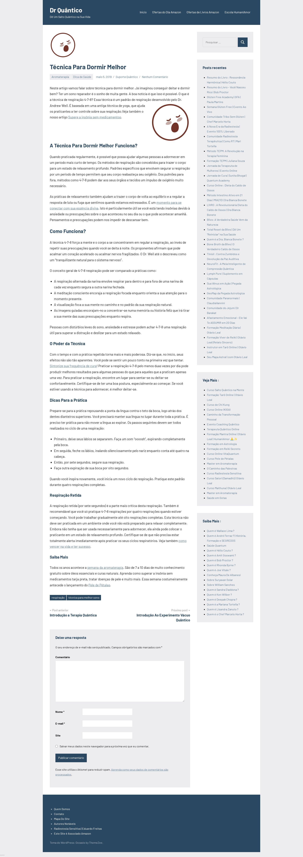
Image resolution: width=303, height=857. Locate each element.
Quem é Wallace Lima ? (220, 530)
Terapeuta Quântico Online (223, 429)
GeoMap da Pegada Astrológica (226, 293)
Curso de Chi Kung (218, 404)
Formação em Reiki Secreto (223, 448)
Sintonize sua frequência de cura (73, 366)
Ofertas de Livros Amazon (203, 12)
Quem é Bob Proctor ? (220, 560)
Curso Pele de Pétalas (220, 458)
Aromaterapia (60, 76)
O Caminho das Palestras (222, 468)
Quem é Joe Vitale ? (219, 570)
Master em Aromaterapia (222, 463)
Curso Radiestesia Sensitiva (224, 473)
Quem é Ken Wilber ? (219, 594)
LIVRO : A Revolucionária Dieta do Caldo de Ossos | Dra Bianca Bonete (227, 209)
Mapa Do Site (62, 818)
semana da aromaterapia (105, 567)
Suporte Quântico (127, 76)
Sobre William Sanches (221, 584)
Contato (59, 813)
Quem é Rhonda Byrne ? (221, 565)
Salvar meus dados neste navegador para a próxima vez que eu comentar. (104, 746)
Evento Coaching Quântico (223, 424)
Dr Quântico (66, 10)
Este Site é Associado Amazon (72, 833)
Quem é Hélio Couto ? (220, 550)
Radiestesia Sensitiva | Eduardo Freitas (78, 828)
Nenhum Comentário (155, 76)
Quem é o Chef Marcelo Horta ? (225, 614)
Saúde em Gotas (217, 497)
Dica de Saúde (82, 76)
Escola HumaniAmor (237, 12)
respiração (58, 597)
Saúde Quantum (216, 545)
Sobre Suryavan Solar (220, 579)
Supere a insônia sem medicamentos (94, 117)
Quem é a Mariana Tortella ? (223, 604)
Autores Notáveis (65, 823)
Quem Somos (62, 809)
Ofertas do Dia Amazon (166, 12)
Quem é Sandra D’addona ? (223, 589)
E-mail (60, 723)
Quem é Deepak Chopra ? (222, 599)
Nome (59, 711)
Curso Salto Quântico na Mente (225, 390)
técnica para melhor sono (83, 597)
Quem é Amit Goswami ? (221, 555)
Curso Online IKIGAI (219, 409)
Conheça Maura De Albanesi (224, 575)
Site (57, 735)
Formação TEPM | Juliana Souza (226, 160)
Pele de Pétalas (99, 585)
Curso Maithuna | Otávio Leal (224, 488)
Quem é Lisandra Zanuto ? (222, 609)
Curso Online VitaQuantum (223, 453)
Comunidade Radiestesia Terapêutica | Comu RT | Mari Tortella (224, 141)
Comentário (62, 657)
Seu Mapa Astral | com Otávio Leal (227, 357)
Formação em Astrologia (222, 443)
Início (143, 12)
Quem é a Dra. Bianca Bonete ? (225, 239)
